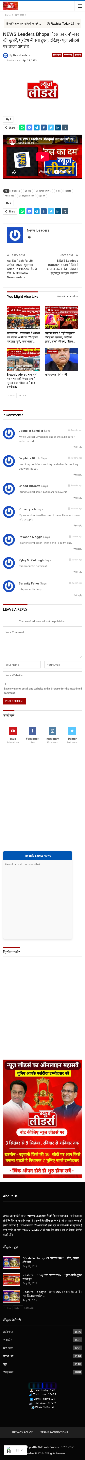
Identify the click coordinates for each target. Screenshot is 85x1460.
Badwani (16, 191)
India (58, 191)
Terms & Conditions (54, 1432)
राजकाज (78, 55)
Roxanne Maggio (30, 537)
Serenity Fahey (29, 583)
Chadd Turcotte (30, 486)
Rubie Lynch (27, 509)
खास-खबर (57, 55)
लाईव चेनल (8, 1331)
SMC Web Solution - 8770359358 (56, 1447)
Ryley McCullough (31, 560)
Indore (68, 191)
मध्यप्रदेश (68, 55)
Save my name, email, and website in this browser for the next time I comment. (43, 690)
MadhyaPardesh (26, 196)
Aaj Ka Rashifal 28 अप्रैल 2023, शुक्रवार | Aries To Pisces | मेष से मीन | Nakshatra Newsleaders (22, 269)
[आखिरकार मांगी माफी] (61, 359)
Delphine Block (29, 458)
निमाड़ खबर (8, 1372)
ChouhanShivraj (43, 191)
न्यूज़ (5, 1364)
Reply (79, 447)
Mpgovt (42, 196)
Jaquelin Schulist (31, 431)
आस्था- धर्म (8, 1356)
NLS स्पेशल (15, 310)
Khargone (9, 196)
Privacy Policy (22, 1432)
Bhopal (28, 191)
